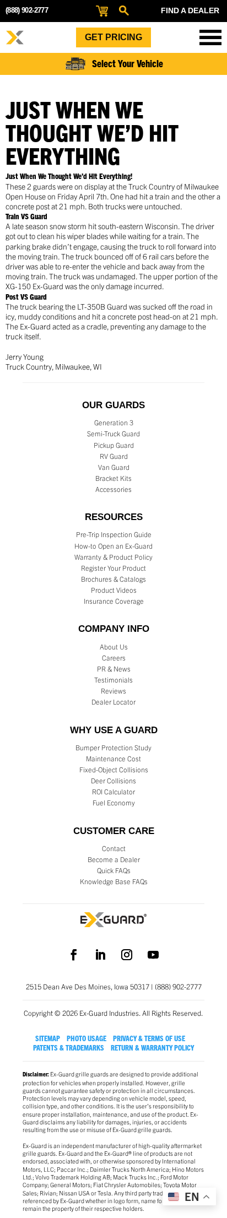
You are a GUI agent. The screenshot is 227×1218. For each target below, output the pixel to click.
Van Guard (113, 467)
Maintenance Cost (113, 758)
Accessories (113, 489)
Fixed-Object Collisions (113, 769)
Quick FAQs (114, 870)
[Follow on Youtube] (153, 955)
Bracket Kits (113, 478)
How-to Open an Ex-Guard (113, 546)
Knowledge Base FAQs (114, 881)
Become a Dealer (114, 859)
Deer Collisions (113, 780)
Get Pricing (113, 37)
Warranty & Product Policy (113, 557)
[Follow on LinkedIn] (100, 955)
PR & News (114, 668)
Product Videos (114, 590)
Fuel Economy (114, 802)
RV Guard (114, 456)
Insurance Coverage (114, 601)
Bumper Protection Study (113, 747)
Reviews (113, 690)
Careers (114, 657)
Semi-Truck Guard (113, 433)
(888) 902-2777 (27, 10)
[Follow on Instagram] (127, 955)
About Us (114, 646)
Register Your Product (113, 568)
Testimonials (113, 679)
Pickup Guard (114, 445)
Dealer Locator (113, 701)
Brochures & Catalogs (113, 579)
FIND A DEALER (190, 10)
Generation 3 (113, 422)
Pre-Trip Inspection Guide (114, 534)
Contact (114, 848)
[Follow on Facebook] (74, 955)
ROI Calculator (113, 791)
